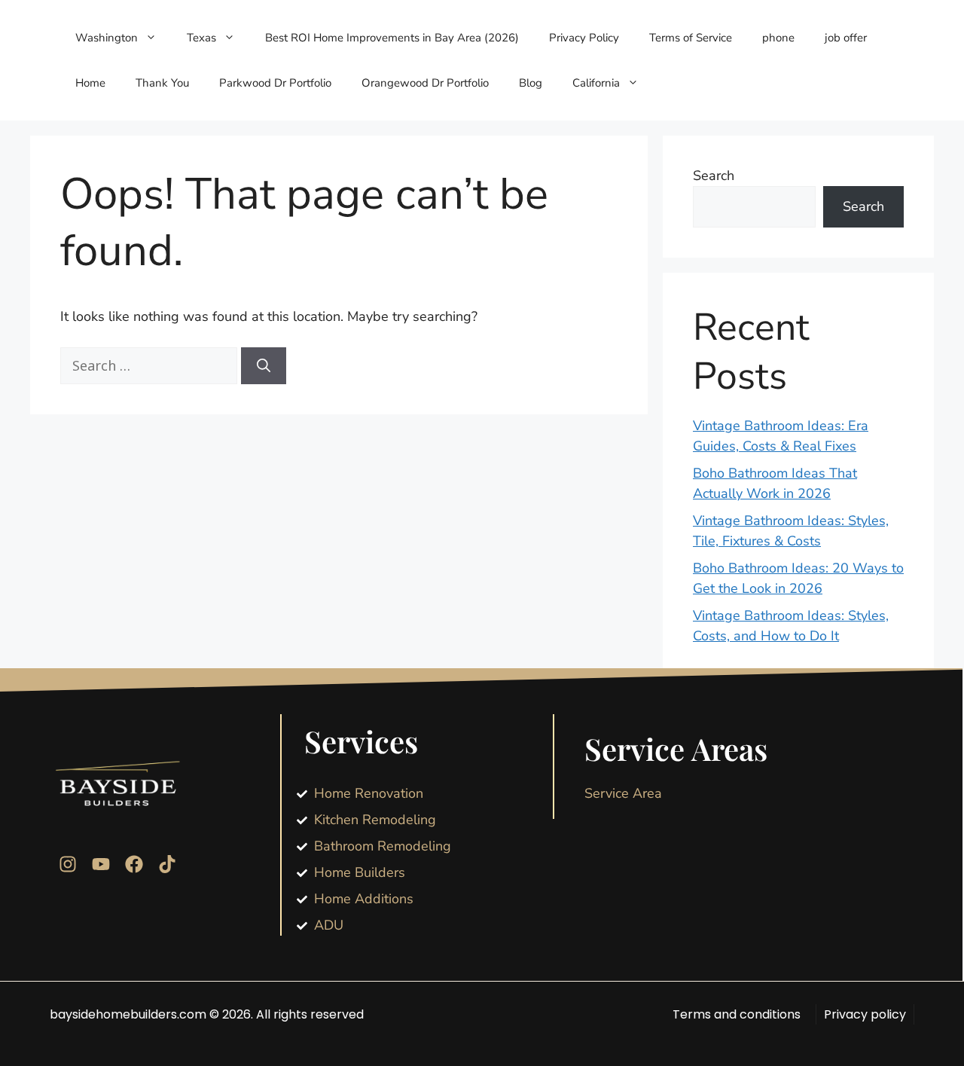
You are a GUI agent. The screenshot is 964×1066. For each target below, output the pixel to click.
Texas (201, 37)
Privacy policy (865, 1014)
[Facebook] (134, 864)
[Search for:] (150, 366)
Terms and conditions (737, 1014)
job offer (846, 37)
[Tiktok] (167, 864)
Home (90, 82)
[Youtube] (101, 864)
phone (778, 37)
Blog (530, 82)
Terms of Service (690, 37)
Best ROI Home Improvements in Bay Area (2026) (392, 37)
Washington (106, 37)
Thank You (162, 82)
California (596, 82)
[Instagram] (68, 864)
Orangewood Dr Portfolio (425, 82)
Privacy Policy (584, 37)
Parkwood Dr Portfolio (275, 82)
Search (713, 175)
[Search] (263, 365)
